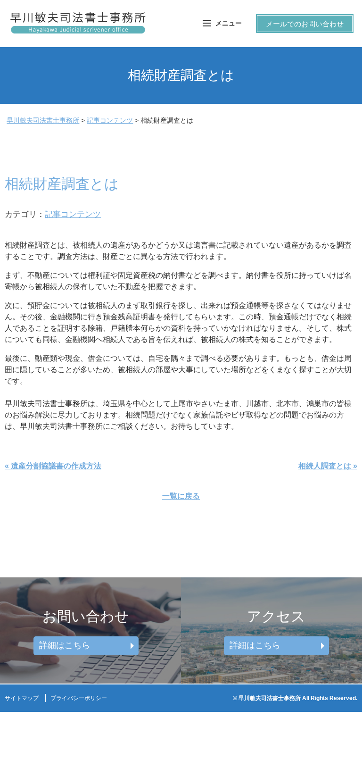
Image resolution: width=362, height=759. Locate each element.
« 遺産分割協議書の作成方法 (53, 466)
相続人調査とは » (327, 466)
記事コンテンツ (73, 214)
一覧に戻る (181, 496)
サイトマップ (22, 698)
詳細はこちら (64, 645)
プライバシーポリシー (78, 698)
